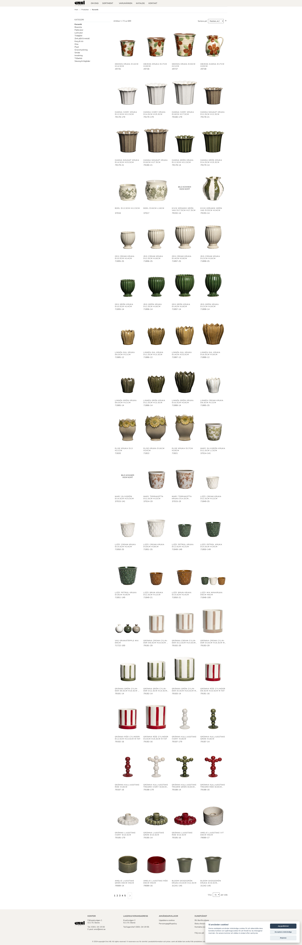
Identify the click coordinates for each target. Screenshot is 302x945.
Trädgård (78, 35)
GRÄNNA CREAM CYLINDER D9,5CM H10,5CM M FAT (155, 642)
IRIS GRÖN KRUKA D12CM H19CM (209, 305)
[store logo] (80, 3)
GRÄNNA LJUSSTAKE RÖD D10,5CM (182, 834)
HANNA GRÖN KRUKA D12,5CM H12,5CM (182, 161)
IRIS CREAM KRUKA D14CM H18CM (181, 257)
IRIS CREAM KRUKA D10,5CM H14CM (124, 257)
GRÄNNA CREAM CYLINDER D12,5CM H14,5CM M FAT (184, 642)
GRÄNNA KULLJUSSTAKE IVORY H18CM (184, 738)
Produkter (85, 10)
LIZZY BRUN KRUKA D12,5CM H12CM (153, 593)
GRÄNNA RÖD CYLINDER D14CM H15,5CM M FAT (155, 738)
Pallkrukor (79, 30)
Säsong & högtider (82, 61)
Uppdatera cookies (167, 920)
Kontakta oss (200, 927)
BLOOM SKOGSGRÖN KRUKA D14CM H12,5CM (184, 882)
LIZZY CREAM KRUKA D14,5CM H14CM (125, 545)
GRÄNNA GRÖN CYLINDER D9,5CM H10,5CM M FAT (127, 690)
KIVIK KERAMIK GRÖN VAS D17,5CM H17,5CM (183, 209)
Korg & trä (79, 41)
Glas (76, 44)
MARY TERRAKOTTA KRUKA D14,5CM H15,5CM (182, 497)
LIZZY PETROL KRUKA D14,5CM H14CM (211, 545)
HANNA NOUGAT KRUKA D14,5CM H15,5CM (127, 161)
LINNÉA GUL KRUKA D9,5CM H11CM (125, 353)
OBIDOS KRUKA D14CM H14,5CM (126, 65)
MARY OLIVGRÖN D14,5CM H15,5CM (124, 497)
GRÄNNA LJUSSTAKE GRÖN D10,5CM (153, 834)
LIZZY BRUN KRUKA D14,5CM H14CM (181, 593)
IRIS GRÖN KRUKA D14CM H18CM (181, 305)
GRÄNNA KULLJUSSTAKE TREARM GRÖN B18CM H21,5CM (184, 786)
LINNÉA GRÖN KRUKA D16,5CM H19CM (183, 401)
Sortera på (202, 21)
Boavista (78, 27)
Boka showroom (201, 923)
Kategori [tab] (79, 20)
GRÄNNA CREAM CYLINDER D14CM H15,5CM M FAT (212, 642)
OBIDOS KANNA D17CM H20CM (212, 65)
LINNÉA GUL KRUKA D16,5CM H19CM (210, 353)
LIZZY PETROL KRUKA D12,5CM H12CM (183, 545)
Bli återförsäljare (202, 920)
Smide (77, 52)
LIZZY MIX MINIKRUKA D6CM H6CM (211, 593)
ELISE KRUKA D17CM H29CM (182, 449)
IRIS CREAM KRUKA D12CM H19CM (210, 257)
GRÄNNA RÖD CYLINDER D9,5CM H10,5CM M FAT (212, 690)
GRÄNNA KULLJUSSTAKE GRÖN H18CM (212, 738)
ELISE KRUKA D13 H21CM (124, 449)
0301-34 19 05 (142, 927)
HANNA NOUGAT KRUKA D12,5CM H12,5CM (212, 113)
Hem (77, 10)
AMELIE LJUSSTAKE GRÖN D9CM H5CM (124, 882)
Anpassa (283, 938)
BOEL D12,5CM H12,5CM (127, 208)
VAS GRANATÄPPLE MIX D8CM (127, 642)
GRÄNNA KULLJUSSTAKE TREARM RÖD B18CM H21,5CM (212, 786)
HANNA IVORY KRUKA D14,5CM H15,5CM (154, 113)
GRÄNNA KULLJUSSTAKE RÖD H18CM (127, 786)
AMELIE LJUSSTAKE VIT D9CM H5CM (212, 834)
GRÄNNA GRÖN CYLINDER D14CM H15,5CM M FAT (184, 690)
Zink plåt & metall (82, 38)
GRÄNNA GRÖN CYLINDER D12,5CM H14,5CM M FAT (155, 690)
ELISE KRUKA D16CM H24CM (153, 449)
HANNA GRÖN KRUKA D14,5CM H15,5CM (211, 161)
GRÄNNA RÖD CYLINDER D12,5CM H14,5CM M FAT (128, 738)
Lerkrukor (79, 33)
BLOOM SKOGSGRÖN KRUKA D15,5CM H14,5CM (210, 882)
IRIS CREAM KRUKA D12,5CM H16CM (153, 257)
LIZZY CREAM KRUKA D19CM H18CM (153, 545)
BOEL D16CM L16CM (153, 208)
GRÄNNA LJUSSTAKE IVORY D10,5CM (125, 834)
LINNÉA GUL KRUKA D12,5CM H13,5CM (153, 353)
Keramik (78, 24)
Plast (77, 47)
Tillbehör (78, 58)
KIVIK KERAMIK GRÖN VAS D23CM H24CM (211, 209)
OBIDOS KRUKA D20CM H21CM (183, 65)
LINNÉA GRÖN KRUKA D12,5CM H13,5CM (154, 401)
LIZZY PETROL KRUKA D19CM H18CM (126, 593)
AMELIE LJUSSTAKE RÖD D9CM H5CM (155, 882)
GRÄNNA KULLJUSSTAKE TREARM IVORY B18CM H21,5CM (155, 786)
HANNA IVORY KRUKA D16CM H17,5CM (183, 113)
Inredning (79, 55)
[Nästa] (130, 896)
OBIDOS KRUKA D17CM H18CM (155, 65)
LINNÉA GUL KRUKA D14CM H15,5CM (182, 353)
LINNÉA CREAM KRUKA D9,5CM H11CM (211, 401)
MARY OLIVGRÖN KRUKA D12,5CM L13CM (212, 449)
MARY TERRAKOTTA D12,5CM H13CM (153, 497)
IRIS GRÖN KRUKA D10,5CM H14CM (124, 305)
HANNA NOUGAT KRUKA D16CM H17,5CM (155, 161)
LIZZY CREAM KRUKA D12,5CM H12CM (210, 497)
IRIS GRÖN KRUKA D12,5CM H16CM (152, 305)
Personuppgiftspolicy (168, 923)
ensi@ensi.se (99, 929)
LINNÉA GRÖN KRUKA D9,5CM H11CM (126, 401)
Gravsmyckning (81, 50)
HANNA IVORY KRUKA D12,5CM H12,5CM (126, 113)
